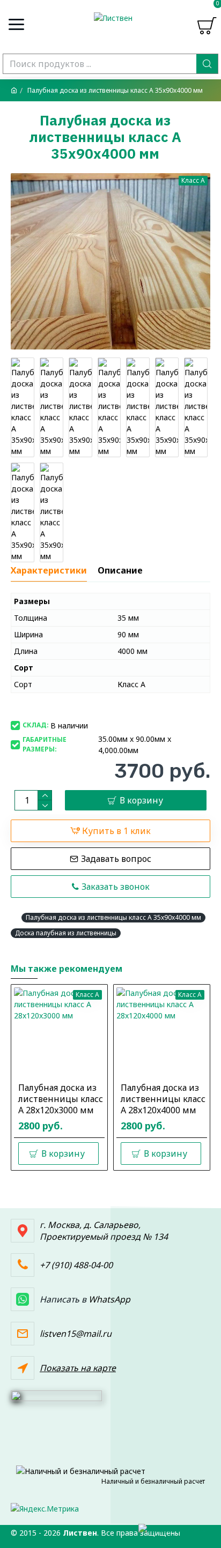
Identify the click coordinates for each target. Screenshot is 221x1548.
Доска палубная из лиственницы (65, 932)
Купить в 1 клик (116, 831)
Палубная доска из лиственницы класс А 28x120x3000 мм (60, 1098)
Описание (120, 570)
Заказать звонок (116, 886)
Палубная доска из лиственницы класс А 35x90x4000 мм (113, 917)
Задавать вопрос (116, 859)
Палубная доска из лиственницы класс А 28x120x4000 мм (163, 1098)
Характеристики (49, 570)
